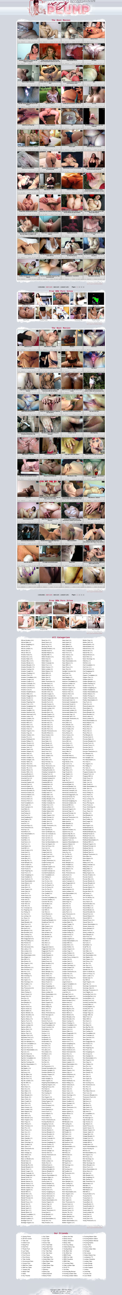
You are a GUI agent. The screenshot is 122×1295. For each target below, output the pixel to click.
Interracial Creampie (68, 790)
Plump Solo (86, 731)
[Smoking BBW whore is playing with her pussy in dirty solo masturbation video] (72, 496)
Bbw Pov (23, 971)
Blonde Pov (24, 1200)
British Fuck (45, 665)
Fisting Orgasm (46, 1101)
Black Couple (25, 1101)
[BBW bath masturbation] (28, 167)
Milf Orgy (65, 1150)
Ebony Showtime (69, 1240)
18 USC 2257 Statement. (59, 1291)
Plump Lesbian (87, 718)
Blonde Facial (25, 1177)
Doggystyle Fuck (47, 949)
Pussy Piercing (87, 803)
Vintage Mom (87, 1144)
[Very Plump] (48, 3)
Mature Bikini (66, 1012)
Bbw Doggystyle (26, 938)
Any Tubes (46, 1236)
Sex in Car (86, 899)
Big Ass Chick (25, 1017)
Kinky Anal (65, 860)
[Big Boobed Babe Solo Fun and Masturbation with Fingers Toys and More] (94, 539)
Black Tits (24, 1150)
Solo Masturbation (88, 955)
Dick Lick (44, 924)
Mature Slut (65, 1089)
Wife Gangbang (87, 1177)
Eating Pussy (45, 961)
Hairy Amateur (46, 1222)
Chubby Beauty (46, 796)
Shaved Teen (86, 922)
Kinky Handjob (66, 864)
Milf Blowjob (65, 1122)
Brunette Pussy (46, 720)
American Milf (25, 796)
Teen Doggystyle (88, 1041)
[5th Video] (94, 59)
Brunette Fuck (46, 702)
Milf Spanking (66, 1161)
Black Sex (24, 1132)
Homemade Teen (67, 716)
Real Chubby (86, 819)
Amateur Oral (25, 729)
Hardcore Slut (66, 691)
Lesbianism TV (88, 1257)
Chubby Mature (46, 811)
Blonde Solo (24, 1206)
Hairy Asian (65, 642)
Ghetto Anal (45, 1157)
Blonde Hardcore (26, 1185)
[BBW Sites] (94, 345)
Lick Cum (65, 980)
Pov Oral (85, 761)
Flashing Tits (45, 1103)
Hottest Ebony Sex (69, 1247)
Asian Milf (24, 885)
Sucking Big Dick (88, 996)
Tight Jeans (86, 1107)
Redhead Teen (87, 852)
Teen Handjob (87, 1056)
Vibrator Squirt (87, 1132)
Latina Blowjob (66, 879)
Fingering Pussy (46, 1087)
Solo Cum (86, 949)
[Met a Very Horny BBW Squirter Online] (50, 367)
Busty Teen (45, 764)
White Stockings (87, 1163)
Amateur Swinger (26, 759)
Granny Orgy (45, 1204)
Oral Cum (86, 667)
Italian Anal (65, 821)
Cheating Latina (46, 780)
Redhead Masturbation (89, 840)
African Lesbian (25, 648)
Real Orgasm (87, 825)
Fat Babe (44, 1035)
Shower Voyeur (87, 926)
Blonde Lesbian (25, 1187)
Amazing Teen (25, 784)
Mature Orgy (66, 1072)
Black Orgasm (25, 1119)
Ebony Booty (45, 973)
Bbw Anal (24, 928)
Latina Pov (65, 903)
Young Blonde (87, 1204)
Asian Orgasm (25, 889)
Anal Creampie (25, 807)
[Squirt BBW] (50, 37)
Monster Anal (66, 1204)
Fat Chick (44, 1045)
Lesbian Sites (88, 1261)
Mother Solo (86, 642)
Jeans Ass (65, 852)
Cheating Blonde (46, 768)
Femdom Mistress (47, 1072)
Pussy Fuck (86, 796)
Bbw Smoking (25, 975)
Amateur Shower (26, 743)
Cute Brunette (46, 908)
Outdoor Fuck (87, 685)
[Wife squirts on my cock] (94, 518)
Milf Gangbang (66, 1138)
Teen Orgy (86, 1062)
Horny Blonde (66, 724)
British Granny (46, 667)
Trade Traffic (64, 1293)
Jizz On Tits (65, 854)
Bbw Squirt (24, 980)
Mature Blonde (66, 1015)
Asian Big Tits (25, 860)
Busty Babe (45, 741)
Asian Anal (24, 852)
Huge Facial (65, 772)
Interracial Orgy (66, 811)
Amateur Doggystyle (27, 696)
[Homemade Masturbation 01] (28, 539)
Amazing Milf (25, 780)
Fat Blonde (45, 1039)
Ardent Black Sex (48, 1259)
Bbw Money (24, 961)
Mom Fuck (65, 1189)
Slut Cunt (85, 943)
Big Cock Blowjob (26, 1041)
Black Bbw (24, 1093)
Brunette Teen (46, 729)
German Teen (46, 1152)
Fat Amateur (45, 1029)
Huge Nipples (66, 774)
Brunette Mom (46, 712)
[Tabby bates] (72, 561)
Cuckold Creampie (47, 871)
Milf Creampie (66, 1126)
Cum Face (45, 879)
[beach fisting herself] (28, 518)
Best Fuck (24, 1004)
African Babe (25, 642)
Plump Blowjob (87, 712)
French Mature (46, 1113)
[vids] (72, 124)
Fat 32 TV (66, 1267)
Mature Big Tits (66, 1010)
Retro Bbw (86, 856)
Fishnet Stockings (47, 1099)
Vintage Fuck (86, 1138)
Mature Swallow (67, 1101)
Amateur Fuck (25, 704)
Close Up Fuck (46, 840)
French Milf (45, 1115)
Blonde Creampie (26, 1173)
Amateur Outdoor (26, 735)
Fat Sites (66, 1269)
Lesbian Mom (66, 945)
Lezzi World (87, 1275)
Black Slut (24, 1134)
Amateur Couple (26, 681)
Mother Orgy (86, 640)
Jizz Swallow (66, 856)
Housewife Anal (66, 755)
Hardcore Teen (66, 694)
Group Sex (45, 1220)
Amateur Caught (26, 671)
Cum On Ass (45, 881)
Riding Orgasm (87, 873)
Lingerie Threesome (68, 990)
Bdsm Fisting (25, 992)
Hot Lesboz (87, 1253)
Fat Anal (44, 1031)
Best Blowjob (25, 1002)
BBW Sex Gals (68, 1257)
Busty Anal (45, 737)
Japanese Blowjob (67, 836)
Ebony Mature (46, 996)
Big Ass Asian (25, 1008)
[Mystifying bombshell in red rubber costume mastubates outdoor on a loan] (94, 188)
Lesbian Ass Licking (68, 920)
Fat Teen (44, 1064)
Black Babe (24, 1091)
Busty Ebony (45, 749)
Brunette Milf (45, 710)
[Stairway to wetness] (50, 124)
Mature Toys (65, 1109)
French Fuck (45, 1111)
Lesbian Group (66, 934)
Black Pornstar (25, 1126)
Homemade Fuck (67, 708)
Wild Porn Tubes (96, 615)
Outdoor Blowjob (87, 681)
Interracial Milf (66, 805)
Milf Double (65, 1132)
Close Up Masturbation (48, 842)
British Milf (45, 673)
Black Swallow (25, 1144)
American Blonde (26, 788)
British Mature (46, 671)
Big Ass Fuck (25, 1021)
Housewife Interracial (68, 757)
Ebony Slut (45, 1008)
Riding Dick (86, 866)
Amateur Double (26, 698)
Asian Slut (24, 899)
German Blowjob (46, 1132)
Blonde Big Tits (25, 1165)
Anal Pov (23, 823)
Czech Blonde (46, 914)
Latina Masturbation (68, 893)
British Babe (45, 661)
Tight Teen (86, 1111)
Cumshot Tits (45, 901)
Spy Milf (85, 980)
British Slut (45, 677)
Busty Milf (45, 757)
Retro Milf (85, 860)
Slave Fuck (86, 936)
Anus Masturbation (26, 833)
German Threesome (48, 1154)
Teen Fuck (86, 1050)
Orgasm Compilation (89, 675)
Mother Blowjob (66, 1216)
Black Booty (24, 1097)
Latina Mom (65, 897)
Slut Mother (86, 945)
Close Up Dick (46, 838)
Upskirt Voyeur (87, 1128)
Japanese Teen (66, 850)
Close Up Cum (46, 836)
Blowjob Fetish (25, 1216)
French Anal (45, 1107)
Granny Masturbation (48, 1200)
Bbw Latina (24, 949)
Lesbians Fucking (67, 977)
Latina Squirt (65, 910)
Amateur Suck (25, 755)
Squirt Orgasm (87, 982)
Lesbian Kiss (66, 936)
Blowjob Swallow (26, 1218)
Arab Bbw (24, 840)
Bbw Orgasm (25, 963)
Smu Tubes (46, 1255)
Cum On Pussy (46, 887)
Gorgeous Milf (46, 1179)
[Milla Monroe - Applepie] (50, 345)
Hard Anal (65, 673)
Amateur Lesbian (26, 718)
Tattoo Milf (86, 1019)
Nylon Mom (86, 657)
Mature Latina (66, 1058)
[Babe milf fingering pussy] (28, 367)
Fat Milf (44, 1056)
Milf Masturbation (67, 1146)
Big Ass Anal (24, 1006)
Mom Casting (66, 1183)
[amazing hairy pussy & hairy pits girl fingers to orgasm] (28, 59)
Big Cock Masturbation (27, 1050)
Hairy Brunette (66, 648)
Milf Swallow (65, 1171)
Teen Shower (86, 1072)
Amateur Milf (25, 722)
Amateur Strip (25, 753)
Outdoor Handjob (88, 689)
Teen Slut (85, 1074)
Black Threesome (26, 1148)
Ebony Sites (67, 1242)
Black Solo (24, 1136)
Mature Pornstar (67, 1076)
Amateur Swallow (26, 757)
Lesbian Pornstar (67, 955)
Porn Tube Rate (47, 1245)
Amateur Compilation (27, 677)
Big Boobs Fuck (25, 1037)
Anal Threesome (26, 827)
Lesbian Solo (66, 961)
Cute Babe (45, 905)
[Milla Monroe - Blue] (72, 475)
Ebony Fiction (47, 1275)
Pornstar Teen (87, 749)
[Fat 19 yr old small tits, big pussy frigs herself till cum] (50, 275)
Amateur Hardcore (26, 712)
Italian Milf (65, 827)
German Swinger (47, 1150)
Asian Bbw (24, 858)
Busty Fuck (45, 751)
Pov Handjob (86, 757)
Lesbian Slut (65, 959)
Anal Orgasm (25, 819)
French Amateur (46, 1105)
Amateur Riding (25, 741)
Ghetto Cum (45, 1159)
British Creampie (46, 663)
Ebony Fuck (45, 984)
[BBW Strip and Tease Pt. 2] (28, 410)
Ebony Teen (45, 1010)
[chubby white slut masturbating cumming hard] (50, 80)
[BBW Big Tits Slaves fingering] (28, 582)
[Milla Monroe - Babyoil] (94, 496)
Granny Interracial (47, 1196)
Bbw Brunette (25, 932)
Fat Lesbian (45, 1052)
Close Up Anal (46, 829)
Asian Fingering (25, 871)
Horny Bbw (65, 722)
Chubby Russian (46, 817)
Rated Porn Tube (48, 1249)
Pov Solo (85, 768)
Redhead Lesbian (88, 838)
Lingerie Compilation (68, 984)
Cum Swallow (46, 893)
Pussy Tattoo (86, 809)
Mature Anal (65, 1002)
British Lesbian (46, 669)
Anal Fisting (24, 813)
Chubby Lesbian (46, 809)
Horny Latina (66, 737)
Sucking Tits (86, 1008)
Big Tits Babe (25, 1074)
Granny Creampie (47, 1185)
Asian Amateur (25, 850)
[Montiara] (72, 345)
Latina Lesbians (66, 891)
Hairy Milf (65, 665)
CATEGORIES (41, 287)
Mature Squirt (66, 1093)
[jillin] (94, 80)
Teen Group (86, 1054)
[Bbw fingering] (94, 431)
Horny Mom (65, 743)
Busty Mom (45, 759)
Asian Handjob (25, 877)
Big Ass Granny (25, 1023)
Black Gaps (46, 1263)
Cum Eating (45, 877)
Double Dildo (45, 957)
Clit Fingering (45, 827)
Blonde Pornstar (26, 1198)
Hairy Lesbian (66, 659)
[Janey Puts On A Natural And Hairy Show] (50, 210)
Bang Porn (96, 305)
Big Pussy (24, 1072)
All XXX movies (43, 305)
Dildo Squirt (45, 930)
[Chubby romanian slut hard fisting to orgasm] (28, 275)
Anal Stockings (25, 825)
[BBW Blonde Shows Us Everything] (72, 167)
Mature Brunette (67, 1019)
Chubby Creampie (47, 803)
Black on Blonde (26, 1159)
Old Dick (85, 663)
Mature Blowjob (66, 1017)
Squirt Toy (86, 984)
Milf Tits (64, 1175)
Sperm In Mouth (87, 971)
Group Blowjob (46, 1214)
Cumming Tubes (68, 1263)
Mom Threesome (67, 1202)
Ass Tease (24, 918)
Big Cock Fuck (25, 1047)
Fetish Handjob (46, 1078)
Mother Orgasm (67, 1222)
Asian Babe (24, 856)
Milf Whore (65, 1177)
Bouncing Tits (46, 646)
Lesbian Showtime (89, 1259)
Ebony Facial (45, 982)
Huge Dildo (65, 768)
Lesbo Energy (88, 1263)
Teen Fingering (87, 1047)
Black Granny (25, 1107)
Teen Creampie (87, 1035)
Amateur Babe (25, 659)
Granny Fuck (45, 1189)
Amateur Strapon (26, 751)
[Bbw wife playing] (28, 561)
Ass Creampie (25, 908)
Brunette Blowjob (47, 689)
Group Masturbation (47, 1218)
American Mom (25, 798)
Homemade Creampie (68, 702)
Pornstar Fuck (87, 743)
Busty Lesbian (46, 755)
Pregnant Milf (86, 776)
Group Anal (45, 1212)
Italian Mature (66, 825)
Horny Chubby (66, 729)
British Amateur (46, 657)
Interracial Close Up (68, 788)
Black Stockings (26, 1142)
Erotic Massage (46, 1015)
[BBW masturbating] (50, 145)
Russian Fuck (87, 885)
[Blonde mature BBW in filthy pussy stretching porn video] (72, 80)
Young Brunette (87, 1206)
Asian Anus (24, 854)
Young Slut (86, 1214)
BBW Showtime (68, 1259)
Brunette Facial (46, 700)
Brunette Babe (46, 685)
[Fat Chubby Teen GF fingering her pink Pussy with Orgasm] (94, 210)
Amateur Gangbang (27, 706)
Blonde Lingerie (25, 1189)
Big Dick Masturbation (27, 1064)
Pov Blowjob (86, 753)
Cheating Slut (45, 786)
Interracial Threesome (68, 817)
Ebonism (45, 1269)
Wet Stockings (87, 1159)
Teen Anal (85, 1021)
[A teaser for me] (72, 431)
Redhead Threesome (89, 854)
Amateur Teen (25, 764)
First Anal (44, 1089)
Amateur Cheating (26, 673)
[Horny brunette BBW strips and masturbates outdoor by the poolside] (72, 518)
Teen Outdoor (87, 1064)
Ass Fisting (24, 912)
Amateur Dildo (25, 694)
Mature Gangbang (67, 1043)
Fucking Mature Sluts (90, 1236)
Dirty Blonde (45, 934)
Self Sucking (86, 895)
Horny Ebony (66, 733)
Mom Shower (66, 1196)
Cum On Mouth (46, 885)
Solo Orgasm (87, 959)
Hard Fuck (65, 675)
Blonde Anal (24, 1161)
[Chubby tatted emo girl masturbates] (94, 453)
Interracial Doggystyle (68, 794)
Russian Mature (87, 887)
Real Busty (86, 817)
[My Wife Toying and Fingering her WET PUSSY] (28, 102)
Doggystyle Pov (46, 951)
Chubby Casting (46, 801)
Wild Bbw (85, 1185)
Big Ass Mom (25, 1029)
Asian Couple (25, 864)
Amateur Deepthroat (27, 691)
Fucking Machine (47, 1122)
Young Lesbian (87, 1212)
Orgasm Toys (87, 677)
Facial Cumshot (46, 1027)
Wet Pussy (86, 1157)
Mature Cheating (67, 1023)
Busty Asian (45, 739)
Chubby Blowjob (46, 798)
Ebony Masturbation (47, 994)
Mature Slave (66, 1087)
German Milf (45, 1148)
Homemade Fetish (67, 706)
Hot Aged (87, 1251)
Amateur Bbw (25, 661)
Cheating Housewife (47, 776)
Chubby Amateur (47, 790)
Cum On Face (46, 883)
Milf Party (65, 1152)
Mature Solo (65, 1091)
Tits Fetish (86, 1115)
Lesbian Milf (65, 943)
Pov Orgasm (86, 764)
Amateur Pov (25, 737)
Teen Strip (86, 1080)
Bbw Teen (24, 986)
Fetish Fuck (45, 1076)
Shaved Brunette (88, 912)
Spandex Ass (87, 969)
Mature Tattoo (66, 1105)
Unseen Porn (78, 615)
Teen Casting (86, 1031)
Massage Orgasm (67, 996)
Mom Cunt (65, 1187)
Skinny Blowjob (87, 928)
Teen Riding (86, 1070)
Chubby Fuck (46, 805)
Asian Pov (24, 893)
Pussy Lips (86, 801)
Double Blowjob (46, 955)
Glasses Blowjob (47, 1171)
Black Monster (25, 1117)
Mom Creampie (66, 1185)
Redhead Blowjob (88, 831)
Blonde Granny (25, 1183)
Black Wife (24, 1157)
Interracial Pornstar (67, 813)
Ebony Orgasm (46, 1002)
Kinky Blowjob (66, 862)
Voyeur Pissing (87, 1148)
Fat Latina (44, 1050)
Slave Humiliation (88, 938)
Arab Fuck (24, 844)
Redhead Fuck (87, 836)
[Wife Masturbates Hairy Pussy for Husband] (50, 431)
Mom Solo (65, 1198)
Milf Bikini (65, 1119)
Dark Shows (46, 1267)
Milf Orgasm (65, 1148)
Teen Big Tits (86, 1027)
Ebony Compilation (47, 977)
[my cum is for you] (94, 410)
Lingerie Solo (66, 986)
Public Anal (86, 780)
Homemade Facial (67, 704)
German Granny (46, 1144)
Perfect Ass (86, 704)
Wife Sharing (86, 1179)
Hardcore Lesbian (67, 683)
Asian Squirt (24, 901)
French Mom (45, 1117)
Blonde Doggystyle (26, 1175)
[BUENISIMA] (72, 37)
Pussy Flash (86, 794)
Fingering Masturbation (48, 1082)
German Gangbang (47, 1142)
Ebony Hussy (68, 1238)
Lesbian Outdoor (67, 953)
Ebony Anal (45, 965)
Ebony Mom (45, 1000)
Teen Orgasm (87, 1060)
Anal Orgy (24, 821)
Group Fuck (45, 1216)
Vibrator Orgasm (88, 1130)
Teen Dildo (86, 1039)
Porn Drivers (26, 615)
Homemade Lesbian (68, 710)
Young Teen (86, 1218)
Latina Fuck (65, 885)
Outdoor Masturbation (89, 691)
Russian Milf (86, 889)
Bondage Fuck (25, 1220)
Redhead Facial (87, 833)
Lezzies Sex (87, 1273)
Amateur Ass (25, 657)
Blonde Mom (25, 1194)
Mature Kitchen (66, 1056)
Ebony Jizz (45, 990)
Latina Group (66, 887)
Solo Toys (86, 965)
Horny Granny (66, 735)
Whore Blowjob (87, 1165)
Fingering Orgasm (47, 1084)
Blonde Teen (24, 1210)
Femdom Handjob (47, 1070)
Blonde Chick (25, 1169)
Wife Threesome (87, 1181)
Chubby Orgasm (46, 815)
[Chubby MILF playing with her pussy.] (28, 210)
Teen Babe (86, 1025)
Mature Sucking (66, 1099)
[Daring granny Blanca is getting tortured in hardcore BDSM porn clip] (28, 431)
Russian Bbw (87, 879)
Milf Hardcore (66, 1142)
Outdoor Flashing (88, 683)
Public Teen (86, 788)
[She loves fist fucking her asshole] (28, 475)
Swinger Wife (86, 1015)
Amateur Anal (25, 654)
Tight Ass (85, 1103)
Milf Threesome (66, 1173)
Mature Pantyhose (67, 1074)
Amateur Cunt (25, 689)
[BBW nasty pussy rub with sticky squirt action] (72, 388)
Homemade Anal (67, 700)
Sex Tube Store (47, 1253)
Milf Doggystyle (66, 1130)
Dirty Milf (44, 940)
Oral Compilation (88, 665)
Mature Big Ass (66, 1008)
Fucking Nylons (88, 1242)
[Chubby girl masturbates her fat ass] (72, 102)
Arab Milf (23, 848)
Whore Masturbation (89, 1169)
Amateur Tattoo (25, 761)
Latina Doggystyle (67, 883)
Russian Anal (86, 877)
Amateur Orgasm (26, 731)
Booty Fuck (45, 644)
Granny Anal (45, 1181)
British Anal (45, 659)
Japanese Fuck (66, 840)
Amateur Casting (26, 669)
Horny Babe (65, 720)
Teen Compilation (88, 1033)
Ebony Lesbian (46, 992)
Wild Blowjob (86, 1187)
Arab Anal (24, 836)
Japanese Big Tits (67, 833)
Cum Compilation (47, 875)
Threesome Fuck (88, 1097)
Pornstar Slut (86, 747)
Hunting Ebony (68, 1249)
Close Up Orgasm (47, 844)
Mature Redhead (67, 1080)
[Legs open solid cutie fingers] (72, 453)
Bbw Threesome (26, 988)
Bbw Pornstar (25, 969)
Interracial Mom (66, 807)
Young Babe (86, 1200)
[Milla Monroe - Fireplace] (50, 188)
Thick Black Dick (88, 1091)
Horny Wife (65, 751)
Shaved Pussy (87, 920)
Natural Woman (87, 654)
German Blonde (46, 1130)
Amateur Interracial (26, 714)
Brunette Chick (46, 691)
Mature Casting (66, 1021)
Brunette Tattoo (46, 726)
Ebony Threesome (47, 1012)
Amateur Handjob (26, 710)
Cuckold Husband (47, 873)
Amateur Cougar (26, 679)
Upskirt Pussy (87, 1126)
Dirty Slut (44, 945)
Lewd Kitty (87, 1271)
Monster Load (66, 1208)
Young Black (86, 1202)
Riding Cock (86, 862)
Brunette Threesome (48, 731)
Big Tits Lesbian (25, 1080)
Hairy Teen (65, 669)
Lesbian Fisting (66, 932)
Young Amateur (87, 1194)
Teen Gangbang (87, 1052)
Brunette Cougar (46, 694)
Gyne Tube (46, 1240)
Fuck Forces (96, 320)
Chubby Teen (45, 823)
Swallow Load (87, 1010)
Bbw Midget (24, 957)
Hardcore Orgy (66, 689)
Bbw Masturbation (26, 955)
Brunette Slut (45, 722)
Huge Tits (65, 778)
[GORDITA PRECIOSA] (72, 188)
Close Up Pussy (46, 846)
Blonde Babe (25, 1163)
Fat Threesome (46, 1066)
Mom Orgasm (66, 1194)
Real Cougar (86, 821)
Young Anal (86, 1196)
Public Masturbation (88, 786)
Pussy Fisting (87, 792)
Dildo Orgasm (46, 926)
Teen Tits (85, 1087)
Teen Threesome (88, 1084)
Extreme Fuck (46, 1021)
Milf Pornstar (66, 1154)
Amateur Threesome (27, 766)
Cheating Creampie (47, 772)
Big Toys (23, 1084)
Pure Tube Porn (47, 1247)
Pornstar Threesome (89, 751)
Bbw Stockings (25, 982)
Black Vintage (25, 1152)
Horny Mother (66, 745)
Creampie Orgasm (47, 866)
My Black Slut (68, 1251)
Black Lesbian (25, 1109)
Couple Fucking (46, 862)
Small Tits (86, 947)
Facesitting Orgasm (47, 1023)
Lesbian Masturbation (68, 940)
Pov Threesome (87, 770)
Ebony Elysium (47, 1273)
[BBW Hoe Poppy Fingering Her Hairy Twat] (94, 231)
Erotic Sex (45, 1017)
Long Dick (65, 992)
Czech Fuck (45, 916)
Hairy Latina (65, 657)
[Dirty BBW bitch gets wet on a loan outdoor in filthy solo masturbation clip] (94, 388)
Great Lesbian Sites (90, 1249)
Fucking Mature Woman (91, 1240)
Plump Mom (86, 726)
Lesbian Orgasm (67, 949)
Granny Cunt (45, 1187)
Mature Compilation (68, 1025)
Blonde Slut (24, 1204)
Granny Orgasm (46, 1202)
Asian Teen (24, 903)
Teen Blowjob (86, 1029)
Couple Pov (45, 864)
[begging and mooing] (72, 231)
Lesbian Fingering (67, 930)
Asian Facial (24, 868)
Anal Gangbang (25, 817)
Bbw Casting (25, 934)
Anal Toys (24, 829)
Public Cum (86, 782)
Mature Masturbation (68, 1064)
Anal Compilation (26, 803)
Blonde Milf (24, 1191)
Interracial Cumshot (68, 792)
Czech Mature (46, 918)
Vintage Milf (86, 1142)
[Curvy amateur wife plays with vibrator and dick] (94, 475)
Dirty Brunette (46, 936)
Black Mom (24, 1115)
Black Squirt (24, 1140)
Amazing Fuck (25, 778)
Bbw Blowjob (25, 930)
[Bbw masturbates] (72, 539)
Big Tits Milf (24, 1082)
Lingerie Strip (66, 988)
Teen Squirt (86, 1078)
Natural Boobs (87, 644)
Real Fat (85, 823)
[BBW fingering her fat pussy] (94, 145)
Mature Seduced (67, 1084)
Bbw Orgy (24, 965)
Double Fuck (45, 959)
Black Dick (24, 1103)
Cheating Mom (46, 784)
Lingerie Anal (66, 982)
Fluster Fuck (44, 320)
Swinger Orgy (87, 1012)
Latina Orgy (65, 901)
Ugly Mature (86, 1124)
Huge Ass (65, 759)
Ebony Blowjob (46, 971)
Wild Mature (86, 1189)
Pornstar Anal (87, 737)
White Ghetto (86, 1161)
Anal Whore (24, 831)
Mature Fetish (66, 1037)
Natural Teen (86, 650)
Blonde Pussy (25, 1202)
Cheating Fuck (46, 774)
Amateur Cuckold (26, 685)
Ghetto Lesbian (46, 1161)
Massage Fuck (66, 994)
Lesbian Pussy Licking (68, 957)
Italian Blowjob (66, 823)
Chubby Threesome (47, 825)
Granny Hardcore (47, 1194)
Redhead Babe (87, 829)
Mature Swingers (67, 1103)
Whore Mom (86, 1171)
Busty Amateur (46, 735)
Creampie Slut (46, 868)
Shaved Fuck (87, 914)
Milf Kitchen (65, 1144)
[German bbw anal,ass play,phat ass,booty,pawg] (50, 167)
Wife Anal (85, 1173)
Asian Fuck (24, 873)
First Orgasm (45, 1097)
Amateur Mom (25, 724)
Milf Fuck (65, 1136)
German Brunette (47, 1134)
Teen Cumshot (87, 1037)
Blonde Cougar (25, 1171)
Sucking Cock (87, 1000)
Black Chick (24, 1099)
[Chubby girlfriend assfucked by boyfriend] (28, 188)
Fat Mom (44, 1058)
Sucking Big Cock (88, 994)
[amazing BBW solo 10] (50, 453)
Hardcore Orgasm (67, 687)
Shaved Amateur (88, 903)
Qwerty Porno (26, 305)
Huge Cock (65, 764)
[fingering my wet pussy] (94, 275)
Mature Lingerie (66, 1062)
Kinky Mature (66, 868)
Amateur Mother (26, 726)
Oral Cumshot (87, 669)
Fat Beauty (45, 1037)
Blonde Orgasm (25, 1196)
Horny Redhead (66, 747)
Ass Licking (24, 916)
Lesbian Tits (65, 973)
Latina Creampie (67, 881)
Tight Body (86, 1105)
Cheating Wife (46, 788)
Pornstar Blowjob (88, 741)
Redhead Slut (87, 848)
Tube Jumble (44, 615)
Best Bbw (24, 1000)
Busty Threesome (47, 766)
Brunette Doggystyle (48, 698)
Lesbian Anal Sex (67, 918)
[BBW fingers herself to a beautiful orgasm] (50, 231)
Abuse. (69, 1291)
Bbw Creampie (25, 936)
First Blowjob (45, 1091)
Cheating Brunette (47, 770)
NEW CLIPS (56, 287)
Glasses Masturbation (48, 1175)
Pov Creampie (87, 755)
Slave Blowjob (87, 934)
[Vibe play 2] (94, 367)
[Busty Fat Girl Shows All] (50, 475)
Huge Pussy (65, 776)
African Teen (24, 652)
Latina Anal (65, 875)
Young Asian (86, 1198)
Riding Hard (86, 871)
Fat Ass (44, 1033)
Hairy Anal (65, 640)
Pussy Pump (86, 805)
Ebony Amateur (46, 963)
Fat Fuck (44, 1047)
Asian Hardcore (25, 879)
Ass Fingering (25, 910)
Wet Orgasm (86, 1154)
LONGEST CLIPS (65, 287)
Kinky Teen (65, 871)
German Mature (46, 1146)
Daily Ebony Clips (48, 1265)
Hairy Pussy (65, 667)
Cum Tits (44, 895)
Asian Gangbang (26, 875)
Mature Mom (66, 1066)
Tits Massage (87, 1117)
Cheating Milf (45, 782)
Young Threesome (88, 1220)
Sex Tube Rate (47, 1251)
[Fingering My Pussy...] (72, 59)
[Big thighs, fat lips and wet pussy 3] (94, 582)
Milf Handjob (65, 1140)
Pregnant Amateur (88, 772)
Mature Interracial (67, 1052)
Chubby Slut (45, 821)
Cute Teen (45, 912)
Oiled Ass (85, 661)
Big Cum (23, 1052)
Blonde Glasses (25, 1181)
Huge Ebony (65, 770)
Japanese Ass (66, 831)
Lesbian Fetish (66, 928)
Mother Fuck (66, 1218)
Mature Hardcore (67, 1050)
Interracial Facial (67, 796)
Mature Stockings (67, 1095)
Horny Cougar (66, 731)
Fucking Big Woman (69, 1271)
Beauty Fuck (25, 996)
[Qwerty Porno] (94, 37)
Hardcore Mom (66, 685)
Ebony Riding (45, 1006)
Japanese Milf (66, 846)
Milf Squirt (65, 1163)
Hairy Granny (66, 654)
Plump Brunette (87, 714)
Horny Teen (65, 749)
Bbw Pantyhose (25, 967)
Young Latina (86, 1210)
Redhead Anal (87, 827)
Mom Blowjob (66, 1181)
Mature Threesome (67, 1107)
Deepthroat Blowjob (47, 920)
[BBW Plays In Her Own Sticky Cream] (28, 37)
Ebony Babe (45, 967)
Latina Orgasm (66, 899)
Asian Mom (24, 887)
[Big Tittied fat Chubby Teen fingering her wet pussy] (94, 253)
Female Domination (47, 1068)
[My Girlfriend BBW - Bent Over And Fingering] (94, 124)
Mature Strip (65, 1097)
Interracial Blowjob (67, 786)
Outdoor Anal (86, 679)
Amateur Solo (25, 747)
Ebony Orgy (45, 1004)
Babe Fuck (24, 924)
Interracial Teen (66, 815)
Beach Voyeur (25, 994)
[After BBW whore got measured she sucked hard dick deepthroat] (94, 167)
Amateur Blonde (26, 663)
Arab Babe (24, 838)
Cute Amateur (46, 903)
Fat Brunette (45, 1041)
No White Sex (68, 1253)
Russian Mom (87, 891)
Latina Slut (65, 905)
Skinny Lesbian (87, 932)
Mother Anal (65, 1214)
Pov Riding (86, 766)
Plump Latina (86, 716)
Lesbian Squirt (66, 963)
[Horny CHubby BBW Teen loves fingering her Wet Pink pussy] (72, 253)
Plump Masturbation (88, 720)
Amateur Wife (25, 772)
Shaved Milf (86, 918)
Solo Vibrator (86, 967)
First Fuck (45, 1095)
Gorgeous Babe (46, 1177)
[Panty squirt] (72, 145)
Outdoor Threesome (89, 698)
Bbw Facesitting (25, 940)
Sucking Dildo (87, 1004)
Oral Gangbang (87, 671)
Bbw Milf (23, 959)
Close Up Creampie (47, 833)
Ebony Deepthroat (47, 980)
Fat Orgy (44, 1060)
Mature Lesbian (66, 1060)
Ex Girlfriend (45, 1019)
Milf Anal (64, 1115)
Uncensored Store (61, 615)
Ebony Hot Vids (68, 1236)
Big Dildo (23, 1066)
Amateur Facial (25, 700)
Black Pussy (25, 1130)
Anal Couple (24, 805)
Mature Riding (66, 1082)
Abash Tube (61, 629)
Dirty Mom (45, 943)
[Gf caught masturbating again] (50, 561)
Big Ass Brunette (26, 1015)
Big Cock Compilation (27, 1043)
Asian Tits (24, 905)
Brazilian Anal (46, 650)
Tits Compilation (87, 1113)
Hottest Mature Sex (90, 1255)
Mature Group (66, 1045)
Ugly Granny (86, 1122)
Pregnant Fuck (87, 774)
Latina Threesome (67, 914)
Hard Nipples (66, 677)
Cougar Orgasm (46, 856)
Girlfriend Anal (46, 1165)
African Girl (24, 646)
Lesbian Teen (66, 969)
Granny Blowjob (46, 1183)
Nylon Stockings (87, 659)
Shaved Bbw (86, 905)
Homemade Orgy (67, 714)
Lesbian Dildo (66, 926)
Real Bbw (85, 813)
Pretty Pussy (86, 778)
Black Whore (25, 1154)
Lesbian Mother (66, 947)
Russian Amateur (88, 875)
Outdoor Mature (87, 694)
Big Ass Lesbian (26, 1025)
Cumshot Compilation (48, 897)
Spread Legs (86, 977)
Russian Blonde (87, 881)
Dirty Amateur (46, 932)
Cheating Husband (47, 778)
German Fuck (46, 1140)
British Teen (45, 679)
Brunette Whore (46, 733)
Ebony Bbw (45, 969)
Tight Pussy (86, 1109)
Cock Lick (45, 848)
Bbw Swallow (25, 984)
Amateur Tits (25, 768)
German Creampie (47, 1138)
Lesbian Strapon (67, 967)
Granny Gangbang (47, 1191)
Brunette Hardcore (47, 706)
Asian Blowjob (25, 862)
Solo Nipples (86, 957)
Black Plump (25, 1124)
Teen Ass (85, 1023)
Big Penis (24, 1070)
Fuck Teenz (87, 1245)
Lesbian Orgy (66, 951)
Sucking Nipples (87, 1006)
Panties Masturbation (89, 700)
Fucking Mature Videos (91, 1238)
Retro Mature (86, 858)
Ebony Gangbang (47, 986)
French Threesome (47, 1119)
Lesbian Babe (66, 922)
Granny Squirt (46, 1208)
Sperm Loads (87, 975)
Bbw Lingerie (25, 953)
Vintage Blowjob (87, 1136)
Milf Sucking (65, 1169)
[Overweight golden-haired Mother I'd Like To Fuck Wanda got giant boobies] (72, 210)
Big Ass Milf (24, 1027)
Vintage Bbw (86, 1134)
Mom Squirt (65, 1200)
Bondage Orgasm (26, 1222)
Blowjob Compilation (27, 1214)
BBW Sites (67, 1261)
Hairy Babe (65, 644)
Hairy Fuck (65, 652)
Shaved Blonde (87, 910)
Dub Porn (26, 320)
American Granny (26, 792)
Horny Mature (66, 739)
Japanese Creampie (68, 838)
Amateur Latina (25, 716)
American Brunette (26, 790)
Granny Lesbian (46, 1198)
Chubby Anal (45, 792)
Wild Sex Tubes (26, 629)
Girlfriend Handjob (47, 1169)
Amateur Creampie (26, 683)
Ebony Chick (45, 975)
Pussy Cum (86, 790)
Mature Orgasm (67, 1070)
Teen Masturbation (88, 1058)
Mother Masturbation (68, 1220)
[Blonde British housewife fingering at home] (50, 539)
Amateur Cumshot (26, 687)
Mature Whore (66, 1113)
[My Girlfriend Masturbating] (72, 582)
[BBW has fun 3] (28, 345)
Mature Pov (65, 1078)
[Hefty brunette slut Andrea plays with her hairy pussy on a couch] (50, 496)
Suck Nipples (87, 992)
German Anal (45, 1128)
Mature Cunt (65, 1029)
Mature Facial (66, 1035)
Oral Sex (85, 673)
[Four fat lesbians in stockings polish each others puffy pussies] (94, 561)
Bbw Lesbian (25, 951)
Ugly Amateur (87, 1119)
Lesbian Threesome (68, 971)
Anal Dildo (24, 809)
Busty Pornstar (46, 761)
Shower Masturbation (89, 924)
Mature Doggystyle (67, 1033)
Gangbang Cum (46, 1124)
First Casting (45, 1093)
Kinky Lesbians (66, 866)
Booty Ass (45, 640)
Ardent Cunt (78, 305)
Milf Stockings (66, 1165)
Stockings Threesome (89, 990)
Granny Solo (45, 1206)
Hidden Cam (66, 696)
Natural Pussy (87, 648)
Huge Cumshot (66, 766)
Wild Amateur (87, 1183)
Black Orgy (24, 1122)
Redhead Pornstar (88, 846)
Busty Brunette (46, 747)
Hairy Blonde (66, 646)
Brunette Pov (45, 718)
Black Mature (25, 1111)
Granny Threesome (47, 1210)
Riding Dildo (86, 868)
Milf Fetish (65, 1134)
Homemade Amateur (68, 698)
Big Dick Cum (25, 1060)
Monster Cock (66, 1206)
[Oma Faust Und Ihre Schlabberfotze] (72, 410)
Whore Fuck (86, 1167)
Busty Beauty (46, 743)
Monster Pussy (66, 1210)
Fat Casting (45, 1043)
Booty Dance (45, 642)
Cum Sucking (46, 891)
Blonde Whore (25, 1212)
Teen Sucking (87, 1082)
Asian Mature (25, 883)
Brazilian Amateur (47, 648)
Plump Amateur (87, 706)
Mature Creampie (67, 1027)
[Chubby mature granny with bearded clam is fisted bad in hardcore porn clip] (50, 59)
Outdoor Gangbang (88, 687)
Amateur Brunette (26, 667)
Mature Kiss (65, 1054)
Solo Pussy (86, 961)
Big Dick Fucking (26, 1062)
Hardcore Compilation (68, 681)
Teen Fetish (86, 1045)
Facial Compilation (47, 1025)
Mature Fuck (66, 1041)
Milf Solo (64, 1159)
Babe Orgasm (25, 926)
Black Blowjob (25, 1095)
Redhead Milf (86, 842)
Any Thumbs (96, 629)
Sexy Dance (86, 901)
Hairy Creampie (66, 650)
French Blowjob (46, 1109)
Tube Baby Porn (48, 1257)
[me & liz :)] (28, 496)
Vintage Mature (87, 1140)
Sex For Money (87, 897)
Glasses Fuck (46, 1173)
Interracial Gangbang (68, 801)
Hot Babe (65, 753)
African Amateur (26, 640)
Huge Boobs (65, 761)
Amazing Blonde (26, 774)
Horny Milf (65, 741)
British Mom (45, 675)
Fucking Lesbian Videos (71, 1275)
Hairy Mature (66, 663)
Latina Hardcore (67, 889)
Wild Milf (85, 1191)
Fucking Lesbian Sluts (70, 1273)
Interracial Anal (66, 782)
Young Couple (87, 1208)
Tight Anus (86, 1101)
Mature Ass (65, 1004)
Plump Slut (86, 729)
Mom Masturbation (67, 1191)
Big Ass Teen (25, 1033)
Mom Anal (65, 1179)
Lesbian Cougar (66, 924)
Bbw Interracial (25, 947)
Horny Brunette (66, 726)
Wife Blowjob (86, 1175)
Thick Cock (86, 1093)
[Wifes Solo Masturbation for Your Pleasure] (50, 518)
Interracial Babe (66, 784)
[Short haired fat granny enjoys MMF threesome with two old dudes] (50, 388)
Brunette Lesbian (47, 708)
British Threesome (47, 681)
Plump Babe (86, 708)
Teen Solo (86, 1076)
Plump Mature (87, 722)
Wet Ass (85, 1150)
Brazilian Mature (46, 652)
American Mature (26, 794)
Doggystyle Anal (46, 947)
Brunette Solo (46, 724)
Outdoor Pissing (87, 696)
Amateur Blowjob (26, 665)
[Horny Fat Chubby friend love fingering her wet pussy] (50, 410)
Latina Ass (65, 877)
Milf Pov (64, 1157)
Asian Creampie (26, 866)
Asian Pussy (25, 895)
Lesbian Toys (66, 975)
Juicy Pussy (65, 858)
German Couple (46, 1136)
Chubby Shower (46, 819)
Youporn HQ (43, 629)
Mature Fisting (66, 1039)
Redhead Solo (87, 850)
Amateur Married (26, 720)
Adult (78, 629)
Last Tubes (61, 320)
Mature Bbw (65, 1006)
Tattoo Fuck (86, 1017)
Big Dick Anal (25, 1054)
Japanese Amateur (67, 829)
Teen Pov (85, 1066)
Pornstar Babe (87, 739)
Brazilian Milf (45, 654)
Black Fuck (24, 1105)
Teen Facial (86, 1043)
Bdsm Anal (24, 990)
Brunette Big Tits (46, 687)
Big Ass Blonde (25, 1012)
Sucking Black (87, 998)
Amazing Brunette (26, 776)
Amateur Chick (25, 675)
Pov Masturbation (88, 759)
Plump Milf (86, 724)
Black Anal (24, 1087)
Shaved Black (87, 908)
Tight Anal (85, 1099)
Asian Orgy (24, 891)
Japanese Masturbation (69, 842)
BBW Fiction (67, 1255)
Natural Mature (87, 646)
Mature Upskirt (66, 1111)
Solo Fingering (87, 953)
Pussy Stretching (88, 807)
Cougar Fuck (45, 854)
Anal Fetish (24, 811)
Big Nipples (24, 1068)
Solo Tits (85, 963)
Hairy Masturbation (67, 661)
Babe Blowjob (25, 922)
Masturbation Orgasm (68, 998)
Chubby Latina (46, 807)
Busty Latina (45, 753)
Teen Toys (86, 1089)
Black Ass (24, 1089)
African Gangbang (26, 644)
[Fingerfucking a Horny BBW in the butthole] (28, 388)
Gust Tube (46, 1238)
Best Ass (23, 998)
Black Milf (24, 1113)
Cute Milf (44, 910)
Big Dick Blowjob (26, 1056)
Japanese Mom (66, 848)
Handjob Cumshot (67, 671)
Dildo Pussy (45, 928)
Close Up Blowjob (47, 831)
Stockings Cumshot (88, 986)
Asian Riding (24, 897)
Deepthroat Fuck (46, 922)
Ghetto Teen (45, 1163)
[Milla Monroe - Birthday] (28, 453)
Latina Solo (65, 908)
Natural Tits (86, 652)
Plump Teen (86, 733)
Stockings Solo (87, 988)
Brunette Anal (45, 683)
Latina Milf (65, 895)
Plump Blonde (87, 710)
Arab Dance (24, 842)
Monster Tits (65, 1212)
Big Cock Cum (25, 1045)
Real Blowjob (86, 815)
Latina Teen (65, 912)
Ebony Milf (45, 998)
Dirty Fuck (45, 938)
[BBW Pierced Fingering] (28, 124)
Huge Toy (65, 780)
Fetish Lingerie (46, 1080)
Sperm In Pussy (87, 973)
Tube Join (61, 305)
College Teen (45, 850)
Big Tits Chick (25, 1076)
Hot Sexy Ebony (68, 1245)
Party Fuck (86, 702)
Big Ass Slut (24, 1031)
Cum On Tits (45, 889)
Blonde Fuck (24, 1179)
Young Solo (86, 1216)
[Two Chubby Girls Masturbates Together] (28, 145)
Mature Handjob (67, 1047)
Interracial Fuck (66, 798)
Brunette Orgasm (47, 714)
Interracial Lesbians (68, 803)
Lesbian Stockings (67, 965)
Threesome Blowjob (88, 1095)
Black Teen (24, 1146)
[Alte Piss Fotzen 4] (50, 102)
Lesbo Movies (88, 1265)
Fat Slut (44, 1062)
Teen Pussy (86, 1068)
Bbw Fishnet (24, 943)
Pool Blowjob (86, 735)
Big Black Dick (25, 1035)
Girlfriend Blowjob (47, 1167)
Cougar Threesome (47, 860)
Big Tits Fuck (25, 1078)
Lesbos (86, 1269)
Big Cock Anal (25, 1039)
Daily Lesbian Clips (69, 1265)
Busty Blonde (45, 745)
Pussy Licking (87, 798)
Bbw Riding (24, 973)
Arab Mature (24, 846)
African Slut (24, 650)
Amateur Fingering (26, 702)
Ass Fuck (24, 914)
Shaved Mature (87, 916)
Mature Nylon (66, 1068)
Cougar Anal (45, 852)
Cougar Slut (45, 858)
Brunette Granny (46, 704)
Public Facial (86, 784)
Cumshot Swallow (47, 899)
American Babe (25, 786)
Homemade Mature (68, 712)
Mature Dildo (66, 1031)
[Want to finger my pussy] (28, 80)
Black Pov (24, 1128)
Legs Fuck (65, 916)
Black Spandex (25, 1138)
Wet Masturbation (88, 1152)
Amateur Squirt (25, 749)
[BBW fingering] (28, 253)
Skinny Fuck (86, 930)
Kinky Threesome (67, 873)
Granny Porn (88, 1247)
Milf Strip (64, 1167)
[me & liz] (94, 102)
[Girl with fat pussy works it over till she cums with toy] (50, 253)
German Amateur (47, 1126)
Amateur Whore (25, 770)
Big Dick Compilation (27, 1058)
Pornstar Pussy (87, 745)
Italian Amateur (66, 819)
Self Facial (86, 893)
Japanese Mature (67, 844)
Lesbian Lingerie (67, 938)
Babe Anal (24, 920)
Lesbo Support (88, 1267)
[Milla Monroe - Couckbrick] (72, 275)
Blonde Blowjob (25, 1167)
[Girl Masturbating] (72, 367)
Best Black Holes (48, 1261)
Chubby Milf (45, 813)
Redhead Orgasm (88, 844)
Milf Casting (65, 1124)
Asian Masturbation (26, 881)
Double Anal (45, 953)
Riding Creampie (88, 864)
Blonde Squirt (25, 1208)
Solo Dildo (86, 951)
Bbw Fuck (24, 945)
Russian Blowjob (88, 883)
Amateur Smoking (26, 745)
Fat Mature (45, 1054)
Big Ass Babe (25, 1010)
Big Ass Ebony (25, 1019)
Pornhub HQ (78, 320)
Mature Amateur (67, 1000)
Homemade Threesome (69, 718)
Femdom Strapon (47, 1074)
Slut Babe (85, 940)
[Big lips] (50, 582)
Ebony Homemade (47, 988)
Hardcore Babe (66, 679)
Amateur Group (25, 708)
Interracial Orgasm (67, 809)
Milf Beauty (65, 1117)
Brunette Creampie (47, 696)
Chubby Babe (46, 794)
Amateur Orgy (25, 733)
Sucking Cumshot (88, 1002)
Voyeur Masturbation (89, 1146)
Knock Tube (46, 1242)
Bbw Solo (24, 977)
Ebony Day (46, 1271)
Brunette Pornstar (47, 716)
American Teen (25, 801)
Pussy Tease (86, 811)
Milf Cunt (64, 1128)
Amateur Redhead (26, 739)
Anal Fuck (24, 815)
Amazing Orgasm (26, 782)
